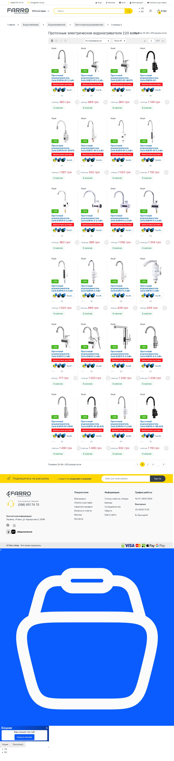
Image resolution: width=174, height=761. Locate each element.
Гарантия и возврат (83, 507)
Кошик (5, 744)
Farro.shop (14, 545)
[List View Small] (65, 41)
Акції (100, 2)
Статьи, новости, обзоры (116, 499)
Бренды (108, 502)
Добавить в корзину (75, 102)
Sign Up (157, 478)
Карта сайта (110, 515)
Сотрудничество (113, 507)
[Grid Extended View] (52, 41)
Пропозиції (18, 744)
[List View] (61, 41)
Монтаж (111, 2)
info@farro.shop (37, 2)
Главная (11, 25)
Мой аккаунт (137, 2)
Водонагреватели (56, 25)
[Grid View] (56, 41)
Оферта (108, 511)
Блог (124, 2)
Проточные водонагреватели (89, 25)
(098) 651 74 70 (16, 2)
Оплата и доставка (158, 2)
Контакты (78, 519)
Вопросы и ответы (83, 511)
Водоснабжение (30, 25)
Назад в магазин (24, 737)
